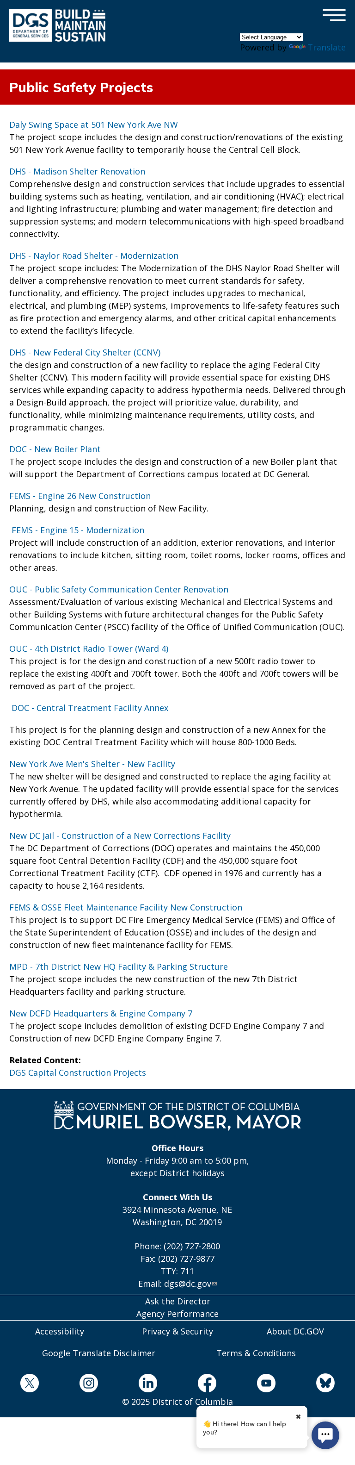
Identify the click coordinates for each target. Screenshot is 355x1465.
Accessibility (59, 1331)
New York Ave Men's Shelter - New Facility (92, 763)
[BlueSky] (325, 1384)
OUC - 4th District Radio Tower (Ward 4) (88, 648)
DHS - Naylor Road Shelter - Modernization (93, 255)
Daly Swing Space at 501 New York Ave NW (93, 124)
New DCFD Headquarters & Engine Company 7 (100, 1013)
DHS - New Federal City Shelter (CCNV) (84, 352)
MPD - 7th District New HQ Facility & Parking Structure (118, 966)
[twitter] (29, 1385)
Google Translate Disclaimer (98, 1353)
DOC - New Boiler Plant (55, 449)
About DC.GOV (295, 1331)
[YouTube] (266, 1385)
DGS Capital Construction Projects (77, 1072)
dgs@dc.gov (187, 1283)
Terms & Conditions (256, 1353)
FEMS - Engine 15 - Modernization (76, 530)
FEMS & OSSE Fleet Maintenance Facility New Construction (125, 907)
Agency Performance (177, 1313)
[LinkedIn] (148, 1385)
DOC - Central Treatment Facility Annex (88, 707)
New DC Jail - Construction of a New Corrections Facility (120, 835)
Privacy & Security (177, 1331)
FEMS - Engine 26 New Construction (80, 495)
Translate (326, 47)
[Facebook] (207, 1385)
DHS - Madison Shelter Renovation (77, 171)
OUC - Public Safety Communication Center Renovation (118, 589)
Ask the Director (177, 1301)
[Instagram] (88, 1385)
